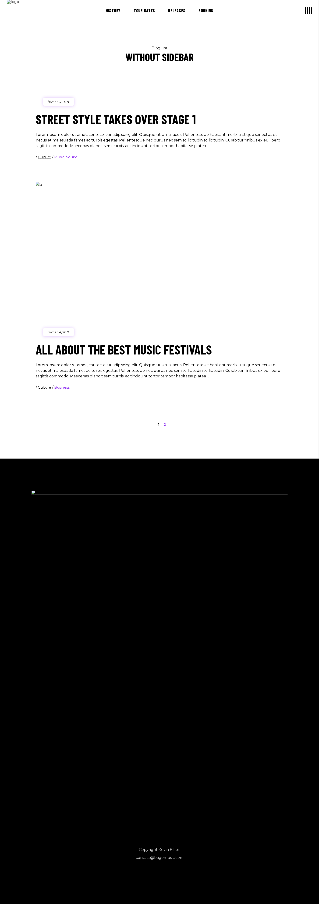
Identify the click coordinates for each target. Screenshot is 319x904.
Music (59, 157)
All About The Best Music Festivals (124, 349)
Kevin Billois (169, 849)
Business (62, 387)
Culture (44, 157)
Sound (72, 157)
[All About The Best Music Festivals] (159, 257)
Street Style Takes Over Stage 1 (116, 119)
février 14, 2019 (58, 102)
